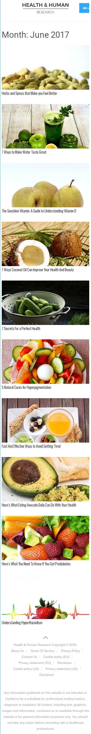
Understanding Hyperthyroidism (22, 622)
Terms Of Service (42, 651)
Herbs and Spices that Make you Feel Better (29, 93)
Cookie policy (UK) (26, 669)
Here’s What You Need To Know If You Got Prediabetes (36, 563)
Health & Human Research (32, 645)
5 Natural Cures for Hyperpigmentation (26, 387)
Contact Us (29, 657)
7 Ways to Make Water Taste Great (24, 152)
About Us (17, 651)
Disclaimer (64, 663)
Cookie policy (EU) (56, 657)
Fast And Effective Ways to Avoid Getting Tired (31, 446)
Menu (86, 8)
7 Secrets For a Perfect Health (21, 328)
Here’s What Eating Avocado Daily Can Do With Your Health (39, 505)
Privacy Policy (70, 651)
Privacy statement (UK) (62, 669)
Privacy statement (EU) (35, 663)
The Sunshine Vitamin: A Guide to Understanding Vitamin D (39, 211)
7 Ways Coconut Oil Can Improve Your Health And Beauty (38, 269)
